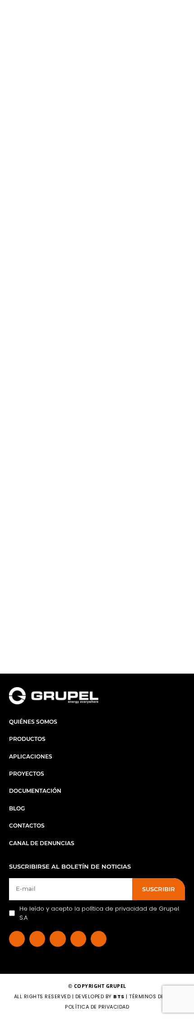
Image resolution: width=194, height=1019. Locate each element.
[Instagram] (57, 939)
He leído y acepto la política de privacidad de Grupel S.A (99, 913)
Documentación (35, 790)
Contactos (27, 825)
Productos (27, 738)
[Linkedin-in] (37, 939)
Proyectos (26, 773)
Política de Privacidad (97, 1006)
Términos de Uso (154, 996)
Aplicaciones (30, 756)
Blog (17, 808)
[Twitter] (78, 939)
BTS (119, 996)
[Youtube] (98, 939)
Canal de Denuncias (41, 843)
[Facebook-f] (17, 939)
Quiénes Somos (33, 721)
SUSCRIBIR (158, 889)
